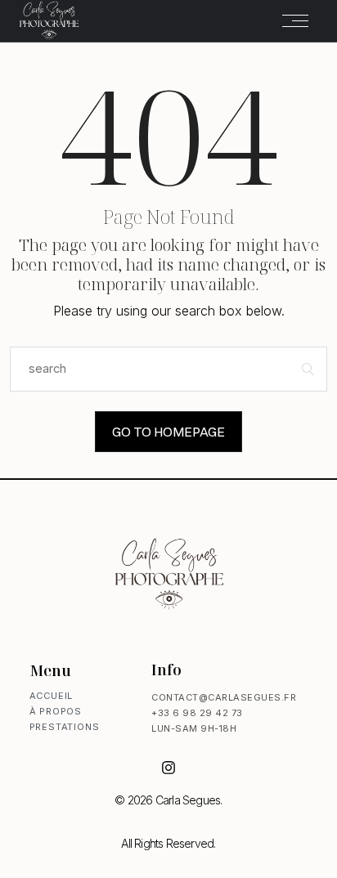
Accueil (51, 695)
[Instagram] (168, 767)
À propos (55, 711)
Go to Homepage (168, 431)
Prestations (64, 726)
